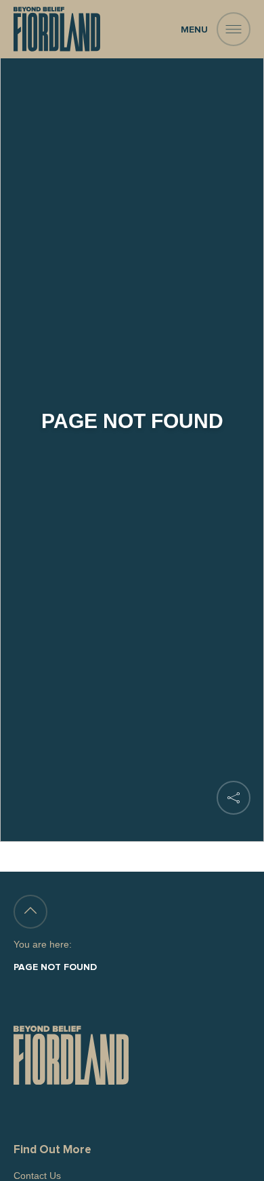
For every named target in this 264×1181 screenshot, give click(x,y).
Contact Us (37, 1175)
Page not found (55, 967)
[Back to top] (30, 912)
